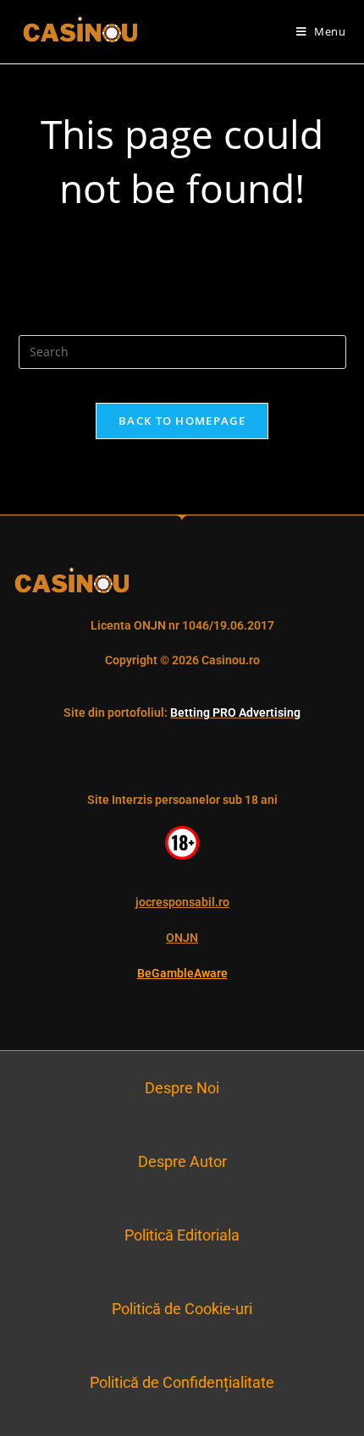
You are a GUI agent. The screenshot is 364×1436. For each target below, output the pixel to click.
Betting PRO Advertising (235, 712)
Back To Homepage (182, 420)
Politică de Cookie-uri (182, 1309)
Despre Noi (182, 1088)
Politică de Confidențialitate (182, 1382)
